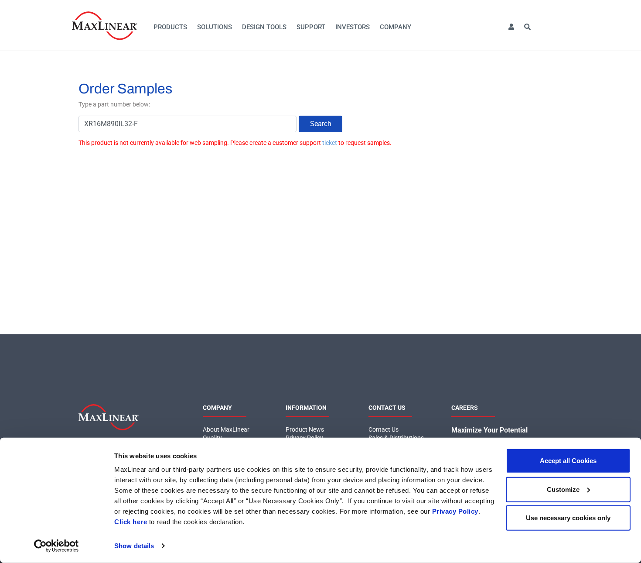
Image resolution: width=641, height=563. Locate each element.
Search (320, 124)
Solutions (214, 27)
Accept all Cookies (568, 460)
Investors (352, 27)
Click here (130, 521)
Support (311, 27)
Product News (305, 429)
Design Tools (264, 27)
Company (395, 27)
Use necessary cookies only (568, 518)
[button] (511, 27)
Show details (134, 545)
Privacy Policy (455, 511)
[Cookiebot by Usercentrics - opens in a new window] (56, 546)
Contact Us (383, 429)
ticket (329, 142)
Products (170, 27)
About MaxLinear (226, 429)
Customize (563, 489)
